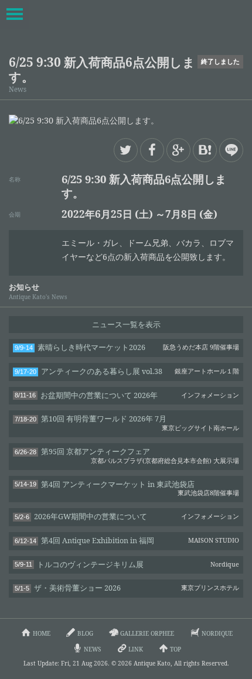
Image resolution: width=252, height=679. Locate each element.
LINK (135, 649)
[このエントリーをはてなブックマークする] (205, 150)
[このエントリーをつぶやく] (126, 150)
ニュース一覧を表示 (126, 325)
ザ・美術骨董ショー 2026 (127, 588)
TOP (175, 649)
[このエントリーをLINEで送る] (231, 150)
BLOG (85, 633)
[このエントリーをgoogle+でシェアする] (178, 150)
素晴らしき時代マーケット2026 (127, 347)
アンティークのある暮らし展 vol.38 (127, 371)
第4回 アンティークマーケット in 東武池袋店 (127, 488)
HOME (41, 633)
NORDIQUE (217, 633)
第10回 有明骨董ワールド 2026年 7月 (127, 423)
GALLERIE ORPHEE (147, 633)
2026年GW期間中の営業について (127, 517)
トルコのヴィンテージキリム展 (127, 565)
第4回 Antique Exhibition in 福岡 (127, 541)
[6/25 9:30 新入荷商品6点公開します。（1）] (126, 120)
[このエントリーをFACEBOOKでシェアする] (152, 150)
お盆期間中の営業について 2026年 (127, 395)
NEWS (92, 649)
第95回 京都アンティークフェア (127, 456)
